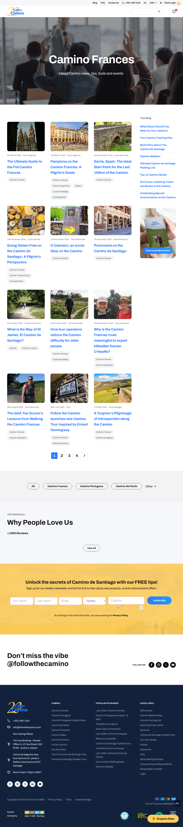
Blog (119, 3)
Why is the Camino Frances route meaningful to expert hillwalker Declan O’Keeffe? (110, 340)
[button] (156, 3)
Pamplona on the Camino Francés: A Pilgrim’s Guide (65, 167)
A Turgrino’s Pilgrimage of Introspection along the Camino (113, 418)
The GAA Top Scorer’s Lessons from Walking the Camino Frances (25, 418)
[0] (174, 11)
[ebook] (158, 233)
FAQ (127, 3)
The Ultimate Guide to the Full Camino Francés (24, 167)
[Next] (84, 455)
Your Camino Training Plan (156, 137)
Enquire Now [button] (151, 20)
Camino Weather (150, 156)
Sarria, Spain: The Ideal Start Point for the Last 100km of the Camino (112, 167)
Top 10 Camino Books (153, 174)
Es (148, 3)
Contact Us (138, 3)
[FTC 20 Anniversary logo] (15, 11)
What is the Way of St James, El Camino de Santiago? (24, 334)
